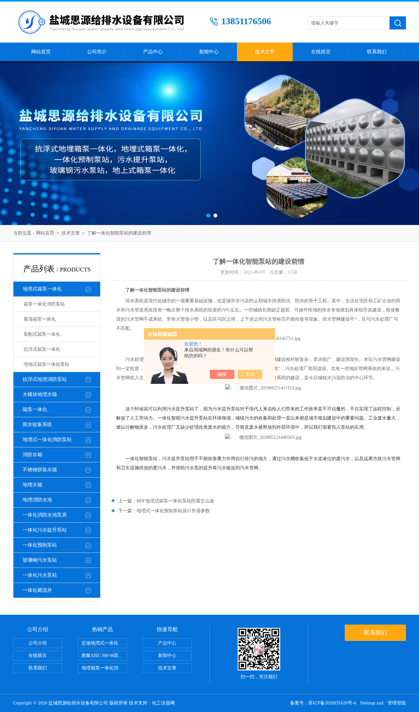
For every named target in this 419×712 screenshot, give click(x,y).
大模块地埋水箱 (40, 394)
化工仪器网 (163, 703)
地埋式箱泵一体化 (42, 288)
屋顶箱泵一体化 (40, 319)
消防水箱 (32, 454)
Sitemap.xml (372, 703)
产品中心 (153, 51)
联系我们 (377, 51)
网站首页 (41, 51)
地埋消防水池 (37, 499)
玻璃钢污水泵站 (40, 560)
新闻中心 (209, 51)
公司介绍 (37, 643)
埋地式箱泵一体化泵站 (46, 364)
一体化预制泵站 (40, 545)
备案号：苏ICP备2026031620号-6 (323, 703)
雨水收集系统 (37, 424)
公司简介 (97, 51)
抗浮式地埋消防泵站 (45, 379)
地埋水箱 (32, 484)
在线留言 (321, 51)
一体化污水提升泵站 (45, 530)
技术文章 (265, 51)
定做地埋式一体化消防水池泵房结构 (104, 643)
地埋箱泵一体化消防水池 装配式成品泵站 (104, 667)
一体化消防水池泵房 (45, 514)
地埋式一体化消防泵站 (47, 439)
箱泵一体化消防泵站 (44, 304)
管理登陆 (397, 703)
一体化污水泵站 (40, 575)
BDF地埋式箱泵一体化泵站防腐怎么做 (175, 500)
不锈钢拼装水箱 (40, 469)
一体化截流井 (37, 590)
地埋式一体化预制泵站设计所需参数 (173, 510)
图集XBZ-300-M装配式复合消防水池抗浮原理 (104, 655)
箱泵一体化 (35, 409)
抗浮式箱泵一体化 (42, 349)
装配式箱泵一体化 (42, 334)
